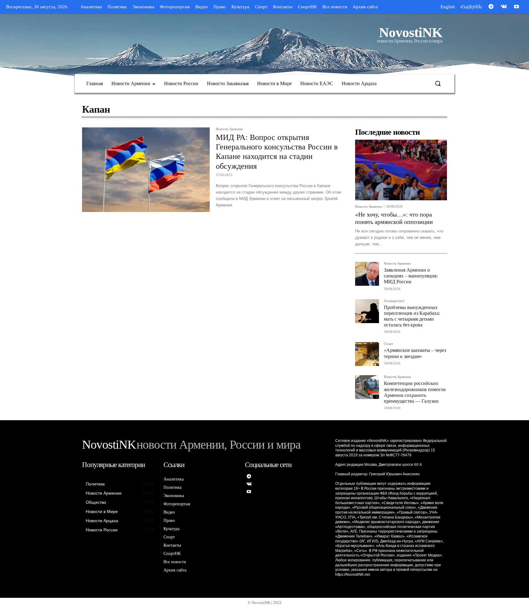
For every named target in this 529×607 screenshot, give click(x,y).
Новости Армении (229, 129)
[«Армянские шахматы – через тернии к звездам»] (367, 354)
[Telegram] (491, 7)
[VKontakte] (503, 7)
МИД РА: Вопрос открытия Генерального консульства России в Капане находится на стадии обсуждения (277, 152)
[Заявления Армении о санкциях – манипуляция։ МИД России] (367, 274)
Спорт (388, 343)
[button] (438, 83)
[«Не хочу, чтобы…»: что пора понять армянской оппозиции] (401, 170)
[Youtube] (516, 7)
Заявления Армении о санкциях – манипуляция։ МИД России (411, 275)
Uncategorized (394, 301)
